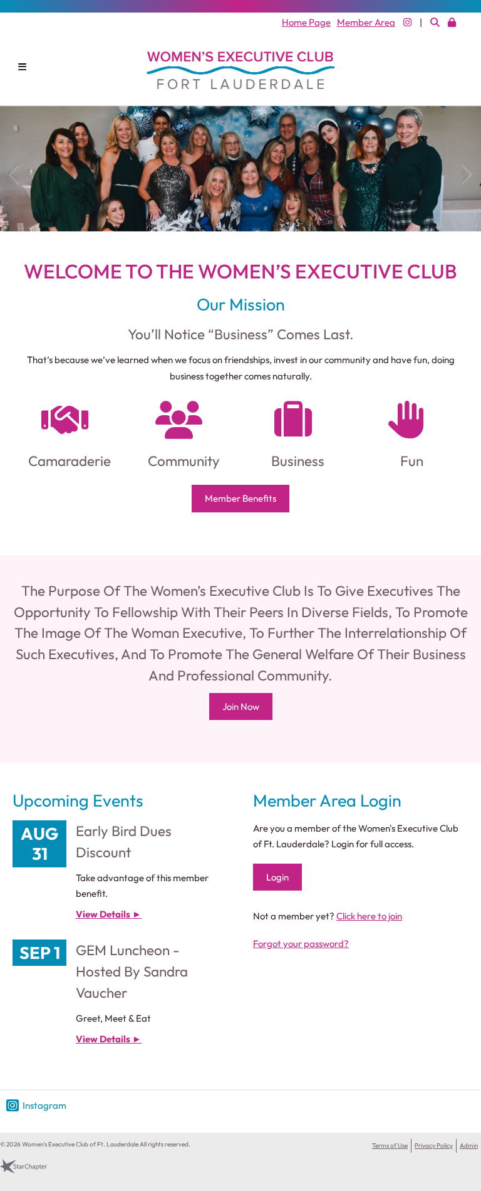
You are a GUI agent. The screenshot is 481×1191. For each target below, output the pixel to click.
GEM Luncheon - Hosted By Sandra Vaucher (132, 971)
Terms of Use (390, 1145)
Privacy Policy (434, 1145)
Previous (9, 172)
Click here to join (369, 916)
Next (471, 172)
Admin (469, 1145)
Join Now (240, 706)
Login (277, 877)
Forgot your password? (301, 944)
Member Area (366, 22)
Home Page (306, 22)
